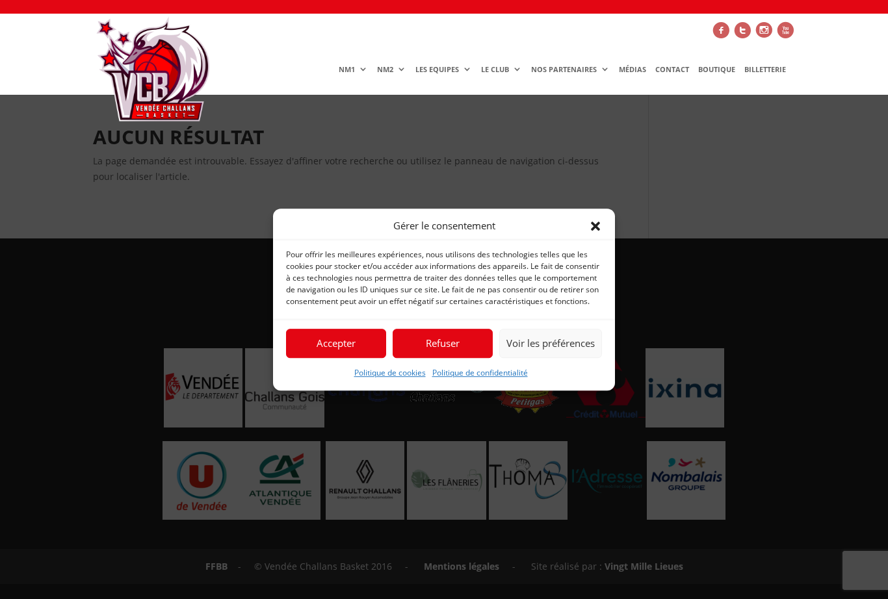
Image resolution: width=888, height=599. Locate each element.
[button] (595, 226)
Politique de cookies (390, 372)
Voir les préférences (550, 343)
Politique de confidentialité (480, 372)
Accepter (336, 343)
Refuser (443, 343)
